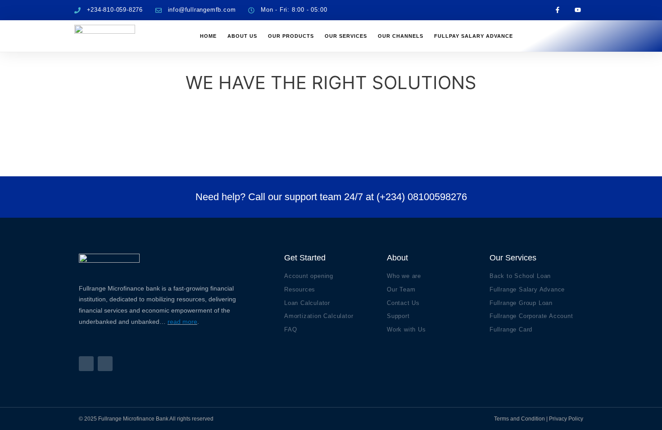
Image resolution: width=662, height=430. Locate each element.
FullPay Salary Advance (473, 36)
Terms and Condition (519, 419)
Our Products (291, 36)
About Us (242, 36)
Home (208, 36)
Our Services (346, 36)
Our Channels (400, 36)
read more (182, 321)
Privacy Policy (566, 419)
